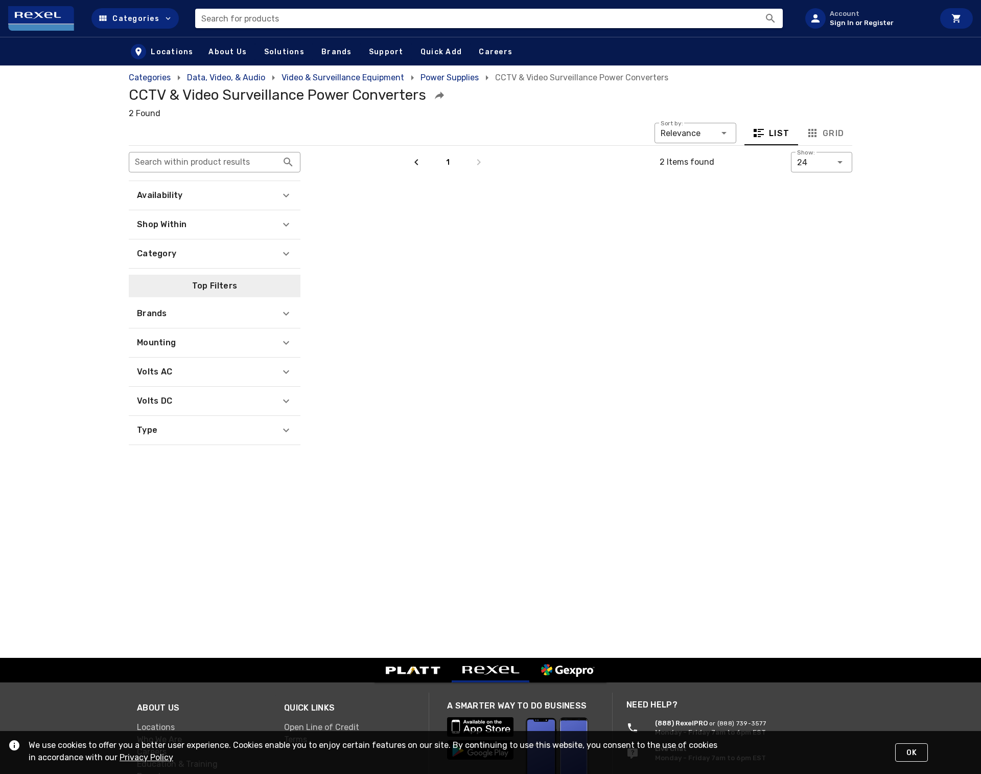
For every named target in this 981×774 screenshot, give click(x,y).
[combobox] (489, 18)
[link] (202, 727)
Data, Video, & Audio (226, 77)
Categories (150, 77)
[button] (135, 18)
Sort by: (672, 123)
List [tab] (779, 133)
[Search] (770, 18)
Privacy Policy (146, 757)
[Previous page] (416, 162)
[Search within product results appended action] (288, 162)
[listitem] (865, 18)
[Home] (45, 18)
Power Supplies (450, 77)
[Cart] (956, 18)
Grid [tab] (833, 133)
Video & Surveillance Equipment (343, 77)
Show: (806, 152)
